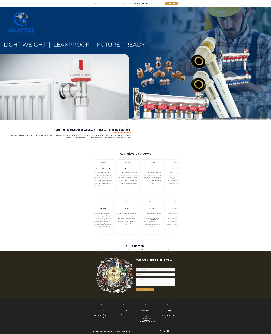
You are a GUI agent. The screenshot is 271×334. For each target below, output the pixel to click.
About (130, 3)
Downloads (145, 3)
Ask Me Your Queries (145, 289)
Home (124, 3)
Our (135, 246)
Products (136, 3)
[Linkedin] (168, 331)
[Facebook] (160, 331)
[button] (139, 3)
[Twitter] (164, 331)
